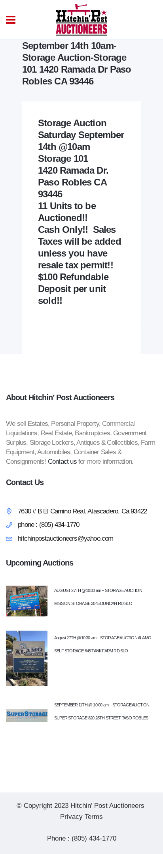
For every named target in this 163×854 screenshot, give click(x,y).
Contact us (62, 461)
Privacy (71, 816)
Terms (94, 816)
